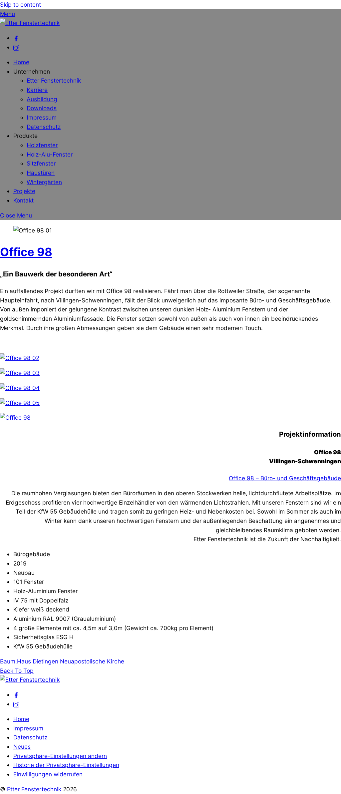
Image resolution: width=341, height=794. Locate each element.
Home (21, 62)
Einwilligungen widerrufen (48, 774)
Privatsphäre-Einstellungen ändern (60, 755)
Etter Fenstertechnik (54, 80)
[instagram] (16, 47)
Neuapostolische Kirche (91, 661)
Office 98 (26, 252)
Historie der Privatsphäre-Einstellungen (66, 764)
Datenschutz (44, 126)
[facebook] (16, 37)
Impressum (42, 117)
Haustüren (41, 172)
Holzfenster (42, 145)
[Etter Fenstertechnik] (30, 22)
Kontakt (23, 200)
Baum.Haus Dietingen (29, 661)
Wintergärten (44, 182)
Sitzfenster (41, 163)
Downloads (42, 108)
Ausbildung (42, 99)
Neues (22, 746)
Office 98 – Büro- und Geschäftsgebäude (285, 478)
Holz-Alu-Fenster (50, 154)
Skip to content (20, 4)
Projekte (24, 191)
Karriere (37, 89)
